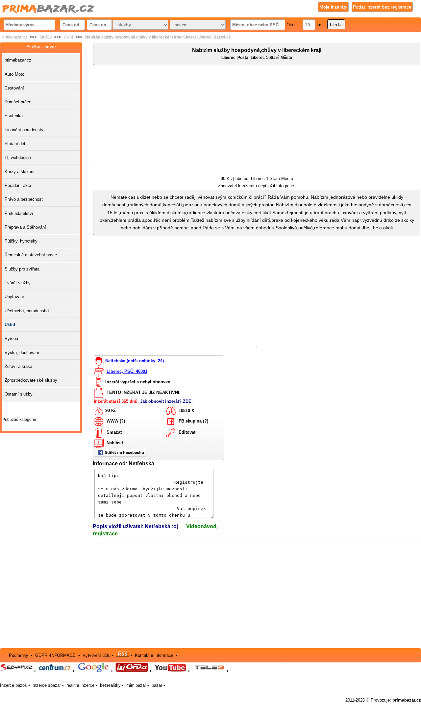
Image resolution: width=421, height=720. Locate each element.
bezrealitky (110, 685)
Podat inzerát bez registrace (382, 7)
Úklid (68, 37)
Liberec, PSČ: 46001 (127, 371)
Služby (45, 37)
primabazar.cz (14, 37)
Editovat (187, 432)
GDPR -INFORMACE (56, 655)
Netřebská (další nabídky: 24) (134, 361)
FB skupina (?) (193, 421)
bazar (157, 685)
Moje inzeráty (333, 7)
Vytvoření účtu (97, 655)
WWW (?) (116, 421)
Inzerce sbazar (47, 685)
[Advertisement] (257, 115)
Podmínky (18, 655)
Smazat (114, 432)
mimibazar (136, 685)
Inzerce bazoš (13, 685)
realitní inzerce (80, 685)
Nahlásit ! (116, 442)
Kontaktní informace (154, 655)
